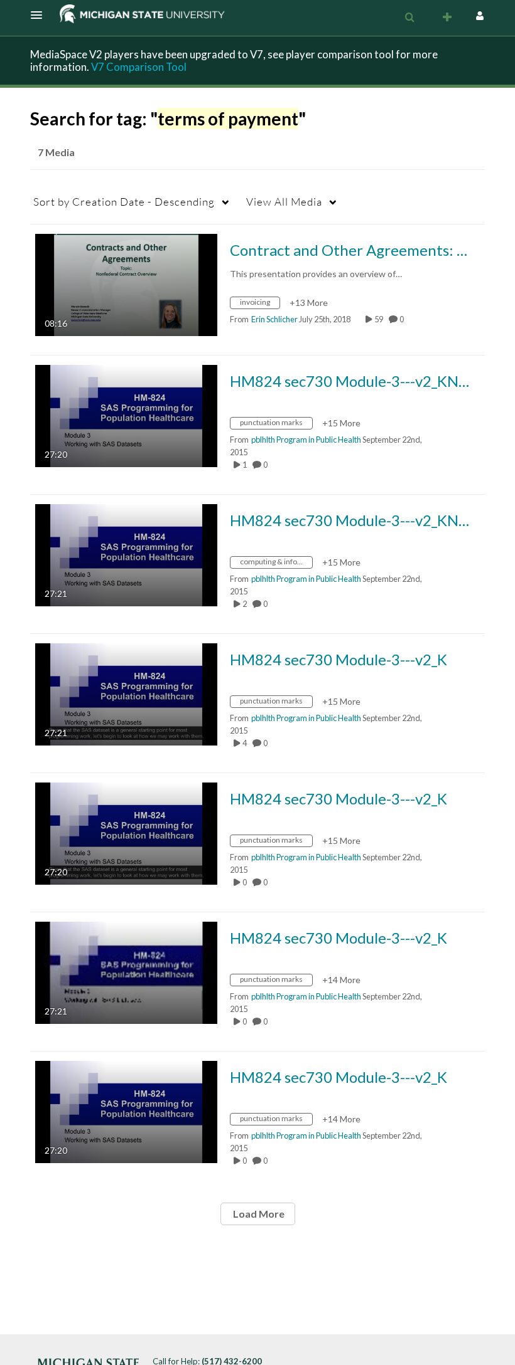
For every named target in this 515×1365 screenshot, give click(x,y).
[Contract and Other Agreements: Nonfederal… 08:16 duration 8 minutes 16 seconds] (126, 283)
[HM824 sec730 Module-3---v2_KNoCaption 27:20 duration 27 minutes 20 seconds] (126, 414)
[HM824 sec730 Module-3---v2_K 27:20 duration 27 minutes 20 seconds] (126, 832)
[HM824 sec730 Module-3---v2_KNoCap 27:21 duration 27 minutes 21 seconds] (126, 554)
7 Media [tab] (56, 152)
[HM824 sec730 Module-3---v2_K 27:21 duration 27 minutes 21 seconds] (126, 693)
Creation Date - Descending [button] (124, 201)
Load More (258, 1214)
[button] (40, 15)
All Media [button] (284, 201)
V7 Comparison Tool (139, 66)
